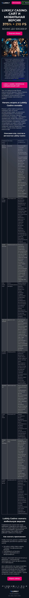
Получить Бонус (14, 33)
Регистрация (16, 2)
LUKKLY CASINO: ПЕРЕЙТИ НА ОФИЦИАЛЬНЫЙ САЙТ (14, 85)
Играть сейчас (14, 578)
